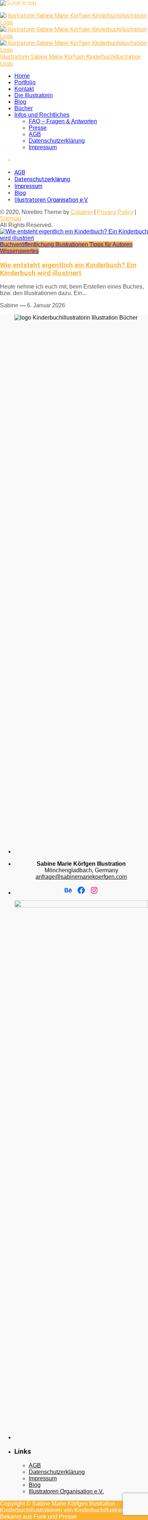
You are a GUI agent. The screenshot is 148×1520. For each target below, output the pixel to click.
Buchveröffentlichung (27, 244)
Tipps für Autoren (111, 244)
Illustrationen (72, 244)
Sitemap (10, 218)
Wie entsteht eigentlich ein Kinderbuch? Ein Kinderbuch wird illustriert (68, 269)
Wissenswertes (19, 251)
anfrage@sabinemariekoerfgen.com (81, 877)
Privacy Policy (115, 212)
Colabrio (82, 212)
